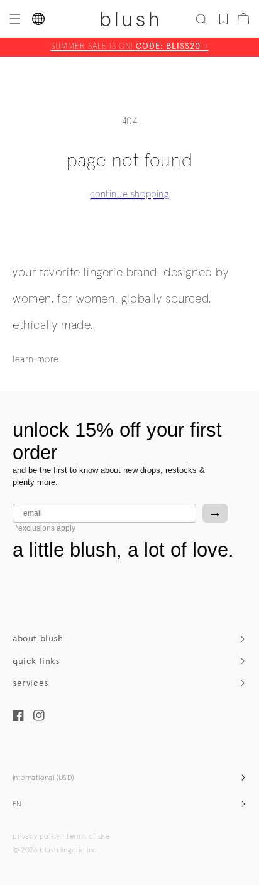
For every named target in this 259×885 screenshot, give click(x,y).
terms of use (88, 836)
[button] (14, 19)
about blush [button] (38, 638)
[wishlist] (223, 19)
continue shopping (129, 194)
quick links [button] (36, 661)
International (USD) (44, 778)
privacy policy (36, 836)
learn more (36, 359)
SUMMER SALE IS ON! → (130, 47)
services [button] (30, 683)
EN (17, 804)
